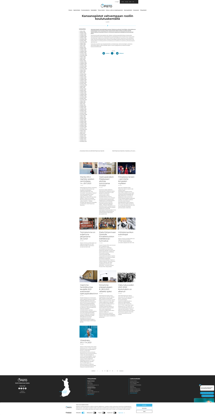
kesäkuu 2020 (83, 120)
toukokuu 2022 (83, 91)
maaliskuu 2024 (83, 63)
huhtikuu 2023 (83, 78)
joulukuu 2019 (83, 128)
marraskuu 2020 (83, 114)
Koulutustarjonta (85, 10)
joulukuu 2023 (83, 67)
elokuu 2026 (82, 31)
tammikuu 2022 (83, 97)
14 (102, 370)
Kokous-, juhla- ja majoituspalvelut (114, 10)
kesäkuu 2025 (83, 47)
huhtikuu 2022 (83, 93)
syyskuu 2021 (83, 102)
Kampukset (136, 10)
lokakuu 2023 (83, 70)
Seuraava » (121, 370)
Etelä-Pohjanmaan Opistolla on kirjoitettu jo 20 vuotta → (124, 150)
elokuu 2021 (82, 103)
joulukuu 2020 (83, 113)
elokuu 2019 (82, 133)
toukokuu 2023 (83, 76)
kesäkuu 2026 (83, 32)
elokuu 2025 (82, 46)
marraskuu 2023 (83, 68)
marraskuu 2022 (83, 85)
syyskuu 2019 (83, 132)
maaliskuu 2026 (83, 36)
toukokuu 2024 (83, 62)
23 (117, 370)
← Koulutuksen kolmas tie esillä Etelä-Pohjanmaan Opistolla (91, 150)
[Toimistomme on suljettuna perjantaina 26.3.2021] (88, 242)
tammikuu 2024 (83, 66)
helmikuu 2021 (83, 110)
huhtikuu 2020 (83, 122)
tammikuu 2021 (83, 111)
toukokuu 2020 (83, 121)
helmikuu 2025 (83, 52)
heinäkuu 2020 (83, 118)
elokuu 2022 (82, 87)
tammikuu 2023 (83, 82)
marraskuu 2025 (83, 42)
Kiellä (144, 411)
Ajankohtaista (76, 10)
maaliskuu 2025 (83, 51)
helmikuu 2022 (83, 95)
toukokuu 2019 (83, 137)
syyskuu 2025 (83, 44)
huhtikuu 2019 (83, 138)
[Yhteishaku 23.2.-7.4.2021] (88, 346)
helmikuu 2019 (83, 140)
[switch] (94, 413)
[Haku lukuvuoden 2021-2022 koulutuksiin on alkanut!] (126, 296)
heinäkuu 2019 (83, 134)
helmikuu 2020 (83, 125)
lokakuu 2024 (83, 56)
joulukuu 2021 (83, 98)
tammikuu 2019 (83, 141)
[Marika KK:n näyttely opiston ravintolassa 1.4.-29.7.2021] (88, 188)
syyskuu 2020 (83, 117)
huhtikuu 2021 (83, 107)
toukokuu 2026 (83, 33)
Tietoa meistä (101, 10)
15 (104, 370)
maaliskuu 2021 (83, 109)
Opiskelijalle (94, 10)
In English (117, 1)
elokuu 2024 (82, 59)
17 (109, 370)
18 (112, 370)
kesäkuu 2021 (83, 105)
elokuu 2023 (82, 72)
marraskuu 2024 (83, 55)
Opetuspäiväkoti (128, 10)
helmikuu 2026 (83, 37)
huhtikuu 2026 (83, 35)
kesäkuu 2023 (83, 75)
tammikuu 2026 (83, 39)
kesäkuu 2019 (83, 136)
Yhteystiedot (143, 10)
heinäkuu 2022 (83, 89)
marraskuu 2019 (83, 129)
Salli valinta (144, 408)
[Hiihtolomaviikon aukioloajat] (126, 242)
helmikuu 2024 (83, 64)
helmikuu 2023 (83, 81)
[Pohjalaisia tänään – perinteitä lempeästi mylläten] (126, 188)
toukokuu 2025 (83, 48)
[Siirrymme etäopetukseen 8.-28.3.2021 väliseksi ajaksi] (107, 296)
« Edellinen (93, 370)
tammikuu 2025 (83, 54)
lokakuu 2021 (83, 101)
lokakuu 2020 (83, 115)
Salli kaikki (144, 405)
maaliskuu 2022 (83, 94)
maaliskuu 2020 (83, 124)
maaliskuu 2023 (83, 79)
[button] (19, 388)
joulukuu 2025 (83, 40)
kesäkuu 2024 (83, 60)
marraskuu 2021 (83, 99)
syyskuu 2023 (83, 71)
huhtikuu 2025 (83, 50)
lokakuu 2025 (83, 43)
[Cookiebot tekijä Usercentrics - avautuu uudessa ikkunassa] (69, 413)
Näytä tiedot (120, 412)
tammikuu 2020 (83, 126)
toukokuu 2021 (83, 106)
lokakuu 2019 (83, 130)
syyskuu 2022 (83, 86)
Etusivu (70, 10)
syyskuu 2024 (83, 58)
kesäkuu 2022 (83, 90)
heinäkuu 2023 (83, 74)
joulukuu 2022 (83, 83)
